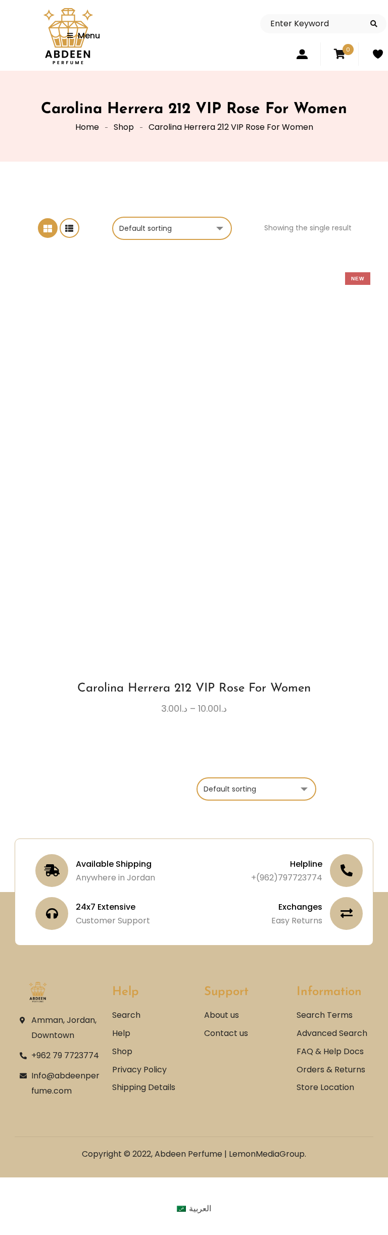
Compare (203, 525)
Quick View (222, 525)
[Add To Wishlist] (184, 529)
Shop (124, 127)
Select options (166, 525)
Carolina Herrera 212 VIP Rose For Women (194, 688)
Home (87, 127)
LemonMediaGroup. (267, 1154)
